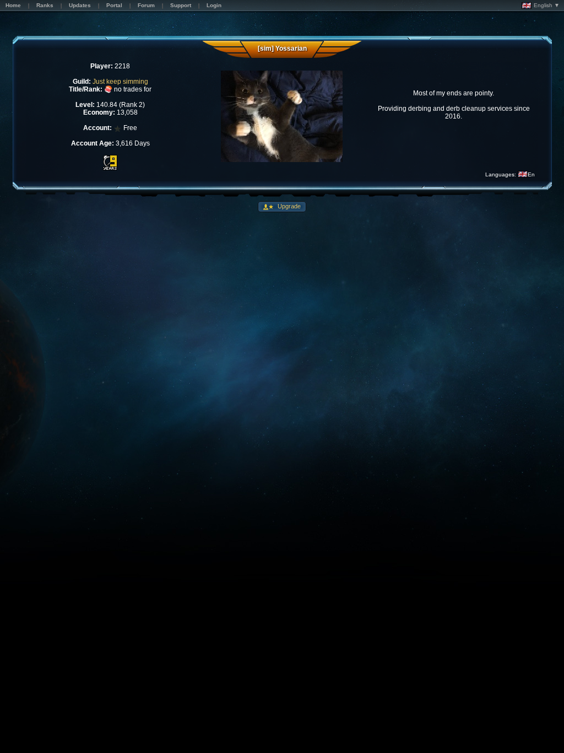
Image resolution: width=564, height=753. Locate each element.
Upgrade (288, 206)
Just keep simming (120, 81)
